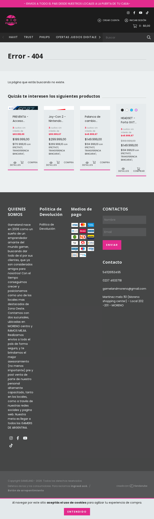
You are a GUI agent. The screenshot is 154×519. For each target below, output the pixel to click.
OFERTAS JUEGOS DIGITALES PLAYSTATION (88, 37)
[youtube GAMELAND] (140, 12)
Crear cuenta (111, 20)
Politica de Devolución (47, 227)
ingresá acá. (79, 486)
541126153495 (112, 272)
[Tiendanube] (132, 487)
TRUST (28, 37)
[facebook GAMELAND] (134, 12)
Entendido (77, 511)
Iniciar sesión (138, 20)
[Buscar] (148, 37)
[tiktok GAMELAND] (147, 12)
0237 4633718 (112, 280)
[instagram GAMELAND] (128, 12)
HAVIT (13, 37)
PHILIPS (45, 37)
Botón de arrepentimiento (26, 490)
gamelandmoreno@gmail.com (124, 289)
